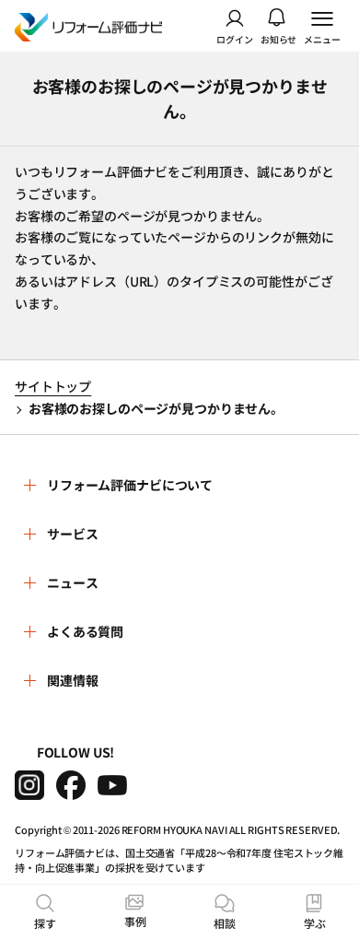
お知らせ (279, 38)
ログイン (234, 38)
